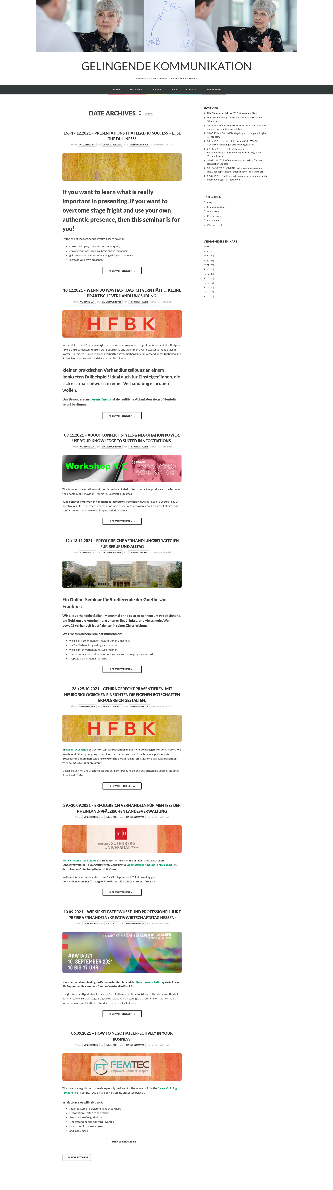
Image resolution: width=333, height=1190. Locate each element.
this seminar (148, 219)
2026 (206, 246)
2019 (206, 273)
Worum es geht (215, 224)
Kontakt (192, 89)
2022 (206, 260)
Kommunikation (216, 206)
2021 (206, 265)
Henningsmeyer (139, 144)
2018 (206, 278)
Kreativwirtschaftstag (150, 982)
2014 (206, 296)
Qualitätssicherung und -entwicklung (149, 864)
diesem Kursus (100, 399)
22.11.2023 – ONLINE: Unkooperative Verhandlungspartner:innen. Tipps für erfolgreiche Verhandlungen (234, 152)
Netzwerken (213, 211)
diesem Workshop (76, 749)
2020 (206, 269)
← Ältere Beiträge (76, 1157)
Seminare (136, 89)
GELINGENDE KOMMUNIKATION (166, 66)
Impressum (214, 89)
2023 (206, 256)
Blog (209, 202)
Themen (156, 89)
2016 (206, 287)
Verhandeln (87, 301)
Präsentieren (87, 144)
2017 (206, 282)
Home (116, 89)
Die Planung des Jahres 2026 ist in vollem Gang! (232, 113)
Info (174, 89)
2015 (206, 291)
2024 (206, 251)
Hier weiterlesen (122, 270)
